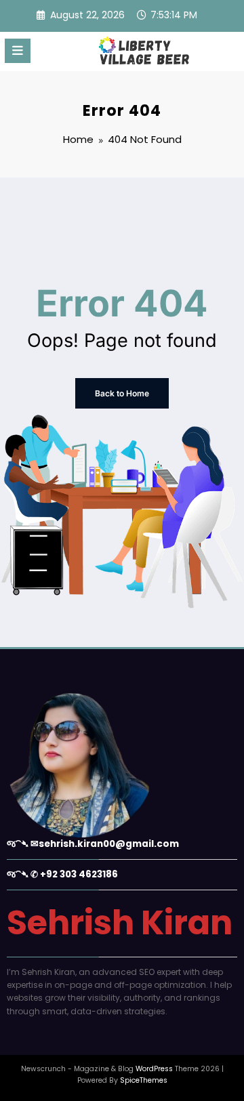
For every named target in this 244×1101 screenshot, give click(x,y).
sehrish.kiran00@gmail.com (109, 843)
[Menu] (17, 51)
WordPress (154, 1069)
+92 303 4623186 (79, 874)
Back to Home (122, 393)
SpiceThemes (143, 1080)
